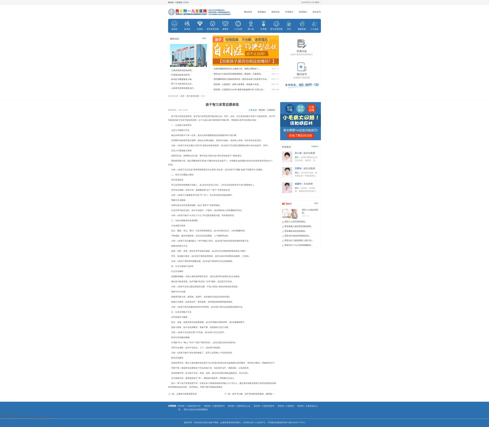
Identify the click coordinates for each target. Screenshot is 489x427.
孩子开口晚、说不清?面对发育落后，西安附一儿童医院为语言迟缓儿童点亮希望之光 (270, 394)
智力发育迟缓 (193, 96)
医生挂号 (317, 12)
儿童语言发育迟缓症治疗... (183, 88)
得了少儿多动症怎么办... (182, 84)
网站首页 (248, 12)
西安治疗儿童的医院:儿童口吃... (299, 240)
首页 (182, 96)
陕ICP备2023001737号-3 (294, 422)
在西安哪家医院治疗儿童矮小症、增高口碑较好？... (237, 69)
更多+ (204, 38)
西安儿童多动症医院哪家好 (196, 409)
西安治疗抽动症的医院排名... (298, 236)
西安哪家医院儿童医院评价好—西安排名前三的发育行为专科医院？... (241, 79)
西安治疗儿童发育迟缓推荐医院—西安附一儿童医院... (238, 74)
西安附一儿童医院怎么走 (239, 406)
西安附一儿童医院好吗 (214, 406)
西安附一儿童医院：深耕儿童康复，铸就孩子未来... (237, 84)
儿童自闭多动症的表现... (182, 70)
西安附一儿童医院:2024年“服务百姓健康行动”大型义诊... (239, 89)
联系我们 (303, 12)
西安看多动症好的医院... (296, 231)
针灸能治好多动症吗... (181, 75)
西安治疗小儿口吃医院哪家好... (299, 245)
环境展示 (289, 12)
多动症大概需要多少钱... (182, 79)
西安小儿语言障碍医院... (296, 222)
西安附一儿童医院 (267, 110)
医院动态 (275, 12)
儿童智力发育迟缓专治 (186, 394)
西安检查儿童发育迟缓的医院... (299, 226)
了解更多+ (315, 146)
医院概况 (262, 12)
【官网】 (185, 2)
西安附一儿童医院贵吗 (264, 406)
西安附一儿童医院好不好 (189, 406)
